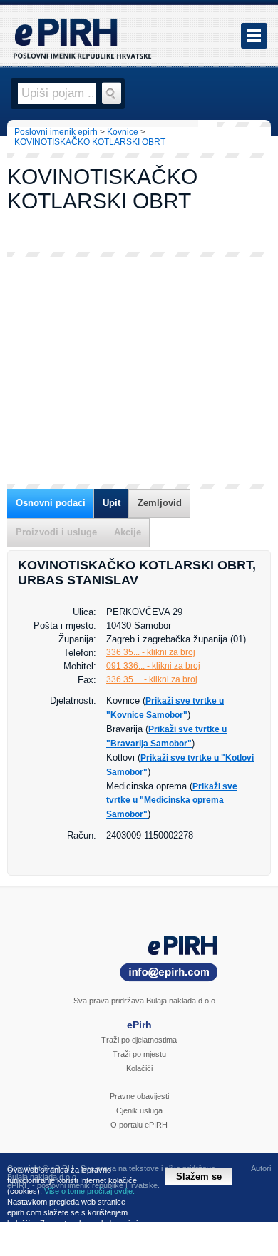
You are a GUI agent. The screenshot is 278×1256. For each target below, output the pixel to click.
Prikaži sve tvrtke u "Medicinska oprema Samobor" (171, 800)
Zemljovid (160, 502)
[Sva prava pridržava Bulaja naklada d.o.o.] (139, 961)
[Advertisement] (139, 370)
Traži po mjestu (139, 1054)
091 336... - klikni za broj (153, 666)
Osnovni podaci (51, 502)
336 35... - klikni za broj (150, 652)
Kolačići (139, 1068)
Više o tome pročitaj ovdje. (89, 1191)
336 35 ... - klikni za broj (151, 679)
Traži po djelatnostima (139, 1039)
